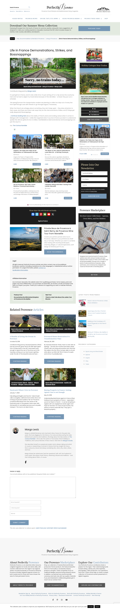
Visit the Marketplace (55, 585)
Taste (87, 364)
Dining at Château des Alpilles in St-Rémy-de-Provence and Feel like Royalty (98, 334)
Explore (30, 383)
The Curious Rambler (20, 125)
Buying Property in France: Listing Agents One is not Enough (57, 391)
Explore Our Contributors (92, 585)
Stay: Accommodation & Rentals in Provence (30, 39)
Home (12, 39)
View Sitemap (96, 595)
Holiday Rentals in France (93, 593)
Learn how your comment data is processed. (51, 528)
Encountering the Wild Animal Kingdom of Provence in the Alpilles (26, 298)
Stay (87, 361)
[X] (52, 214)
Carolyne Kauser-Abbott (19, 383)
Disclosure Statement (65, 595)
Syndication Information (20, 270)
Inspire (88, 358)
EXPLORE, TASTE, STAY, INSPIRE (49, 18)
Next (111, 92)
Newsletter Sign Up (24, 593)
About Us (12, 11)
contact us (42, 268)
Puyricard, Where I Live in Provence (24, 390)
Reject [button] (97, 606)
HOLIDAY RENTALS (17, 18)
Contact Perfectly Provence (81, 595)
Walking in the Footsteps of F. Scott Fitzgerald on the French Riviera (97, 323)
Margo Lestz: (31, 91)
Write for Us (27, 11)
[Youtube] (48, 214)
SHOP (106, 18)
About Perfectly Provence (23, 585)
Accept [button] (91, 606)
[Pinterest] (40, 214)
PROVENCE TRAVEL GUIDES (92, 18)
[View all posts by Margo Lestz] (16, 430)
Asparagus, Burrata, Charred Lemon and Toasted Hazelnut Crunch (97, 313)
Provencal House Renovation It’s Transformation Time (57, 337)
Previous (77, 92)
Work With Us (19, 11)
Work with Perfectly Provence (76, 593)
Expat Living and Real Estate (32, 86)
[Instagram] (36, 214)
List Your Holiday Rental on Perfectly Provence (34, 595)
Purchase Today (94, 28)
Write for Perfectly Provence (57, 593)
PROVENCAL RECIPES (31, 18)
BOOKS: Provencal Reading (71, 18)
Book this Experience (55, 252)
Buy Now (94, 285)
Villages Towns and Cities (26, 384)
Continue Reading (20, 361)
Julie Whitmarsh (35, 329)
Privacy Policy (93, 191)
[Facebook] (33, 214)
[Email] (44, 214)
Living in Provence (51, 39)
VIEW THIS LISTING (94, 116)
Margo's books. (68, 440)
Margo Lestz (58, 86)
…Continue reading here (18, 116)
